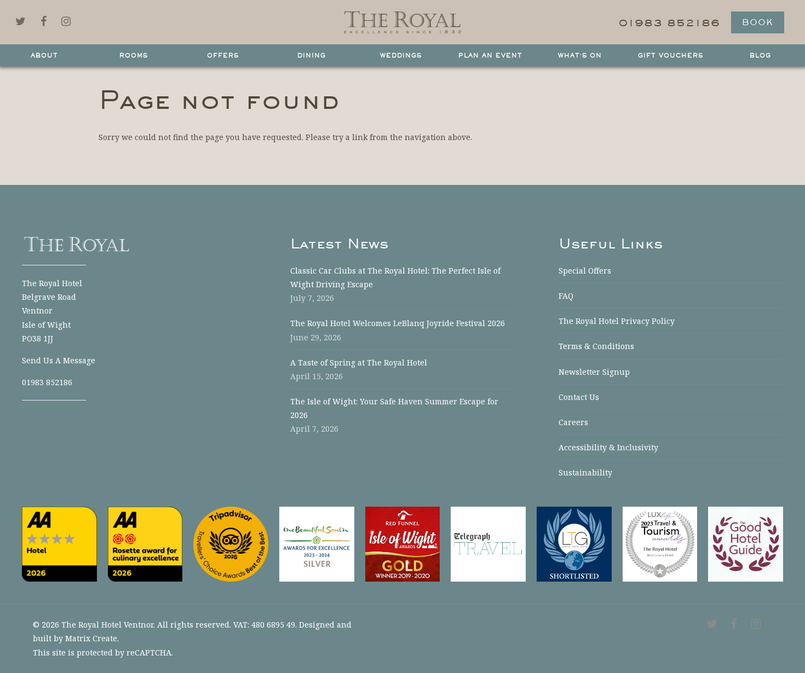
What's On (580, 55)
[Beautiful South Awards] (316, 543)
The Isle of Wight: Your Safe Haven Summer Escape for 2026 (394, 408)
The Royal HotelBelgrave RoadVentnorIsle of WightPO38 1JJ (52, 311)
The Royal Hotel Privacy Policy (617, 321)
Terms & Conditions (596, 346)
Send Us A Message (58, 360)
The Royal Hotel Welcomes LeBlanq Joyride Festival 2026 (397, 323)
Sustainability (585, 472)
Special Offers (585, 270)
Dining (311, 55)
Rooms (133, 55)
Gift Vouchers (670, 55)
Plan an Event (490, 55)
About (44, 55)
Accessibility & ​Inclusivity (608, 447)
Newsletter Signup (594, 372)
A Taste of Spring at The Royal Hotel (358, 362)
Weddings (401, 55)
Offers (223, 55)
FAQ (566, 296)
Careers (573, 422)
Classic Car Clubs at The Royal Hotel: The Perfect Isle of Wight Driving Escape (395, 277)
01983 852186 (47, 382)
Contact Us (579, 397)
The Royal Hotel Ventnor (107, 624)
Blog (760, 55)
